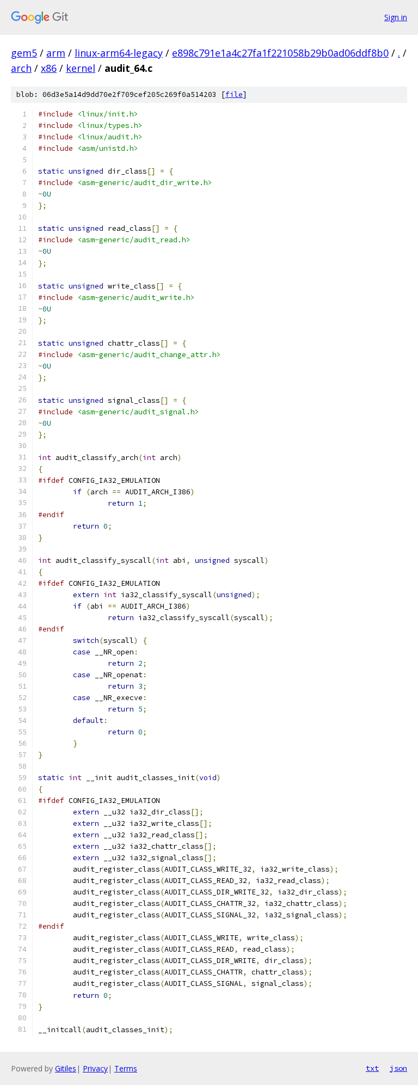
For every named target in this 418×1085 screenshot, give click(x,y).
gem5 (24, 52)
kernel (80, 68)
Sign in (395, 17)
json (398, 1068)
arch (21, 68)
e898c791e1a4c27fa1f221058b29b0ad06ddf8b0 (280, 52)
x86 (49, 68)
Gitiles (65, 1068)
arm (55, 52)
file (234, 94)
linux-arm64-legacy (119, 52)
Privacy (95, 1068)
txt (372, 1068)
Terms (125, 1068)
